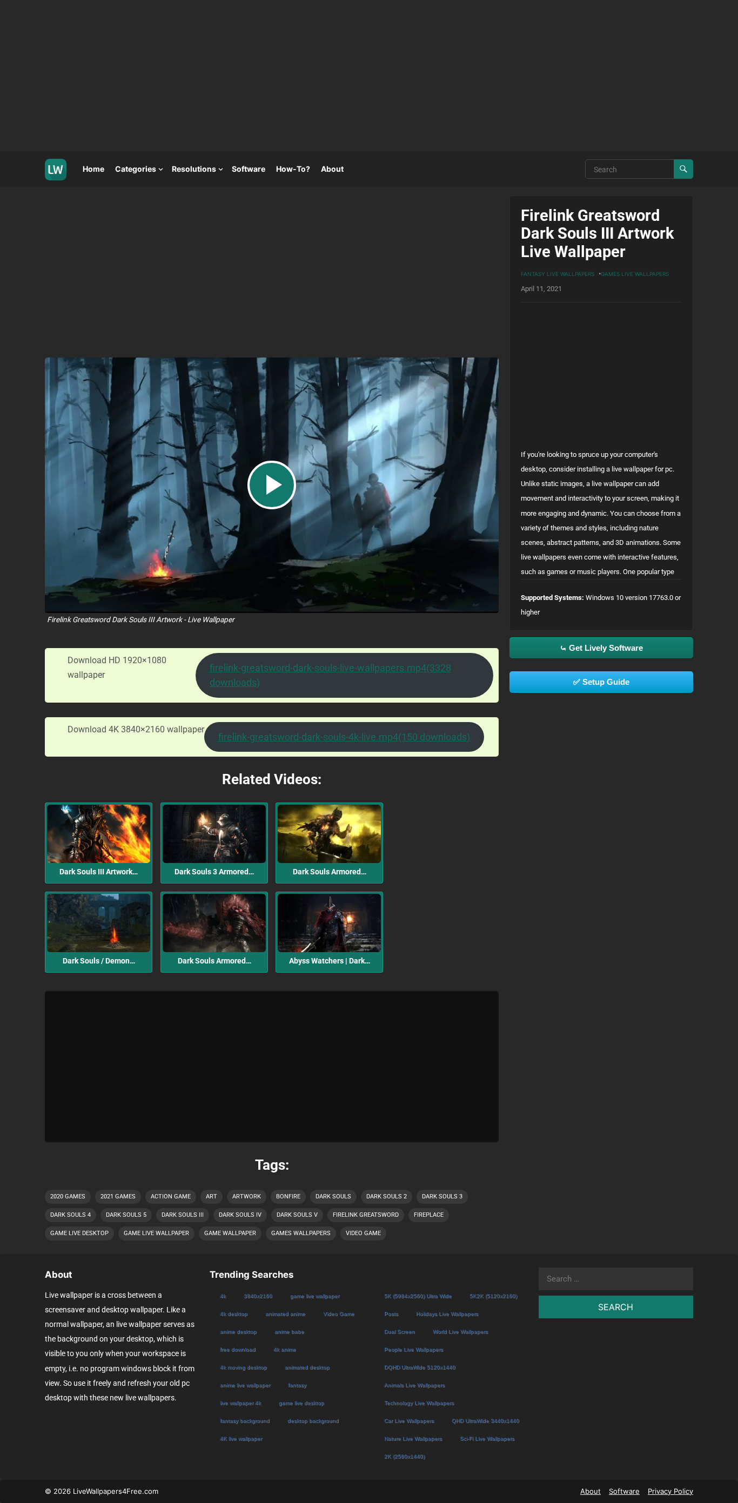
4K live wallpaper (241, 1438)
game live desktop (79, 1233)
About (332, 168)
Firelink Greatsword (366, 1214)
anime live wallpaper (245, 1385)
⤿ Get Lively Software (601, 647)
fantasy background (245, 1421)
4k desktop (233, 1314)
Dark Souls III (183, 1214)
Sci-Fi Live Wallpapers (487, 1438)
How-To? (293, 168)
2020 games (67, 1196)
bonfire (288, 1196)
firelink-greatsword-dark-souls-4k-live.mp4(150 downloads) (344, 737)
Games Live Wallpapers (635, 274)
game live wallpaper (156, 1233)
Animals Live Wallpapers (414, 1385)
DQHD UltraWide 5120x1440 (419, 1367)
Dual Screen (399, 1331)
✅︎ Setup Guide (601, 681)
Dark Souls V (297, 1214)
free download (238, 1349)
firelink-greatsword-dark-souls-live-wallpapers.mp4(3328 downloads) (330, 675)
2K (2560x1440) (404, 1456)
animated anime (285, 1314)
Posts (391, 1314)
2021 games (118, 1196)
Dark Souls (333, 1196)
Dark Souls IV (240, 1214)
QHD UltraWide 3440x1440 (485, 1421)
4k (223, 1296)
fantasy (297, 1385)
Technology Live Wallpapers (419, 1403)
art (211, 1196)
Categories (135, 168)
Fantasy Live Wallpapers (557, 274)
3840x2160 (258, 1296)
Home (93, 168)
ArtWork (246, 1196)
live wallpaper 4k (240, 1403)
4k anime (284, 1349)
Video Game (363, 1233)
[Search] (683, 169)
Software (248, 168)
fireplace (429, 1214)
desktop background (313, 1421)
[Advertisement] (324, 75)
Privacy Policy (670, 1491)
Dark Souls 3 (442, 1196)
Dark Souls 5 (126, 1214)
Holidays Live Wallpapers (447, 1314)
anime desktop (238, 1331)
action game (171, 1196)
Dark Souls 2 (386, 1196)
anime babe (289, 1331)
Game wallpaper (230, 1233)
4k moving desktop (243, 1367)
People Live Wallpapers (413, 1349)
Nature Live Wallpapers (413, 1438)
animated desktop (307, 1367)
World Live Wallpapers (460, 1331)
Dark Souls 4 (70, 1214)
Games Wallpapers (301, 1233)
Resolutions (194, 168)
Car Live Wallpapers (409, 1421)
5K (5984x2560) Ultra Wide (418, 1296)
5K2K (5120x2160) (493, 1296)
